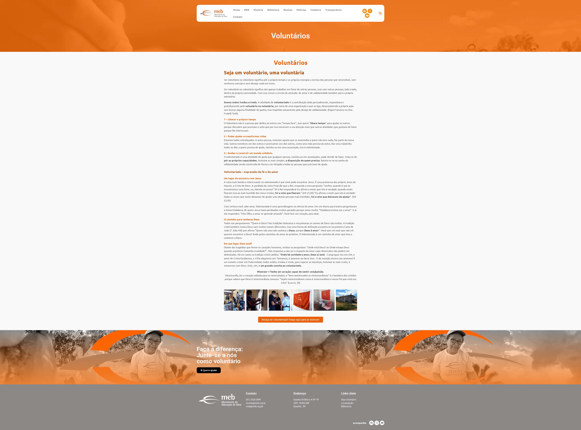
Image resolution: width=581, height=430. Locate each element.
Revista (288, 9)
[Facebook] (364, 11)
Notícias (301, 9)
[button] (380, 13)
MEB (246, 9)
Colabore (315, 9)
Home (236, 9)
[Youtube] (367, 15)
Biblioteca (273, 9)
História (258, 9)
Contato (237, 16)
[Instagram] (370, 11)
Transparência (333, 9)
